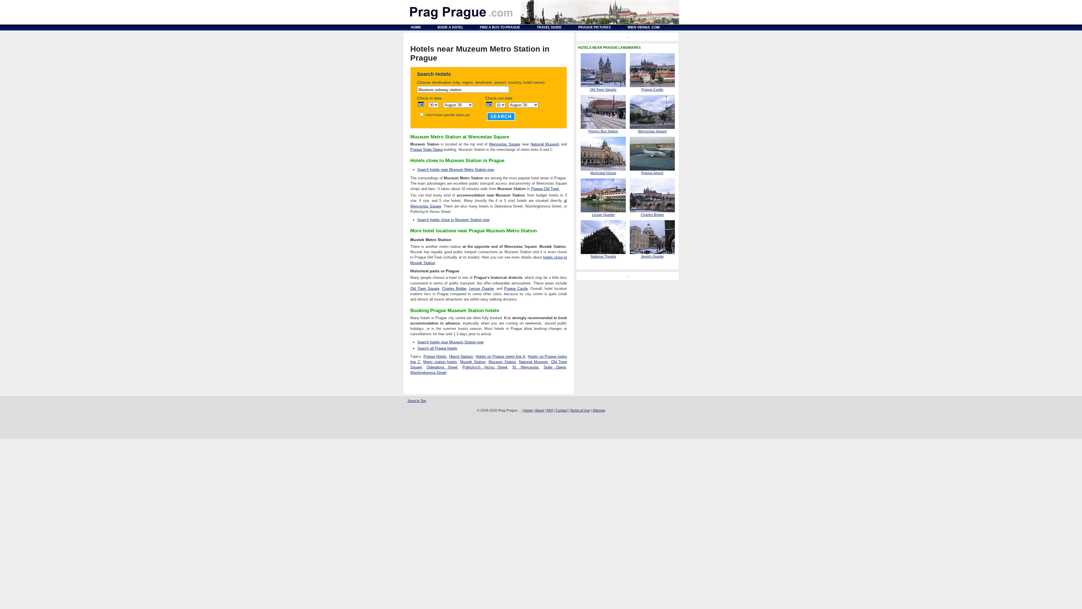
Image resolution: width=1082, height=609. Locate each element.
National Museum (545, 144)
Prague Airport (652, 173)
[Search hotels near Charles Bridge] (652, 211)
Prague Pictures (594, 27)
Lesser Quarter (481, 288)
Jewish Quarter (652, 257)
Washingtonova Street (428, 372)
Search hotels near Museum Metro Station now (455, 169)
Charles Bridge (454, 288)
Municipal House (603, 173)
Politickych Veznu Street (485, 367)
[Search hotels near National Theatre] (603, 253)
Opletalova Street (442, 367)
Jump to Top (416, 401)
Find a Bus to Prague (500, 27)
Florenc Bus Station (603, 131)
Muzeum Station (502, 362)
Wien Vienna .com (644, 27)
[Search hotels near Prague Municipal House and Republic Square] (603, 169)
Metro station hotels (440, 362)
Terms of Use (580, 410)
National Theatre (603, 257)
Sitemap (599, 410)
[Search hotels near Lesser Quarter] (603, 211)
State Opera (555, 367)
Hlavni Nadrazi (461, 356)
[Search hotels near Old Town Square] (603, 86)
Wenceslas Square (504, 144)
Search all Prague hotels (437, 348)
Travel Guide (549, 27)
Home (416, 27)
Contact (561, 410)
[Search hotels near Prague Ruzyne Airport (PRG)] (652, 169)
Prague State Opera (426, 149)
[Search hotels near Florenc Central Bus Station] (603, 128)
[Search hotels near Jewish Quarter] (652, 253)
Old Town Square (424, 288)
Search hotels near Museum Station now (450, 342)
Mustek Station (473, 362)
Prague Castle (516, 288)
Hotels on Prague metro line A (501, 356)
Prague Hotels (435, 356)
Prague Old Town (545, 189)
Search (501, 116)
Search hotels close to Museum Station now (453, 220)
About (539, 410)
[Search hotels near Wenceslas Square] (652, 128)
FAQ (550, 410)
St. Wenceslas (525, 367)
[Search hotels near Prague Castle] (652, 86)
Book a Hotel (450, 27)
